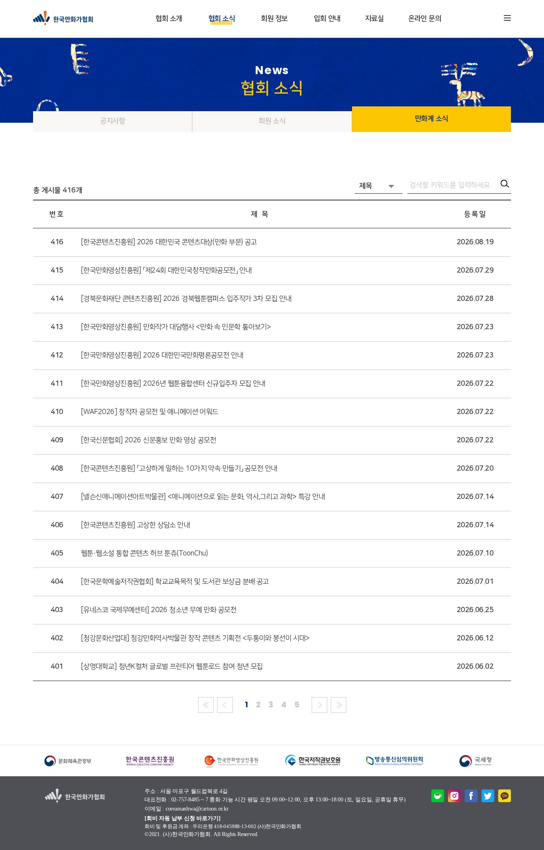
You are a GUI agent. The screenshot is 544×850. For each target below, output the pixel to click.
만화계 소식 (431, 119)
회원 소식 (272, 121)
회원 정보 (274, 19)
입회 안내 (327, 19)
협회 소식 (221, 19)
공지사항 (112, 121)
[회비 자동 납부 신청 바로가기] (182, 818)
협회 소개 (168, 19)
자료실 (374, 19)
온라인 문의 (424, 19)
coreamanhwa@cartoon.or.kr (197, 809)
